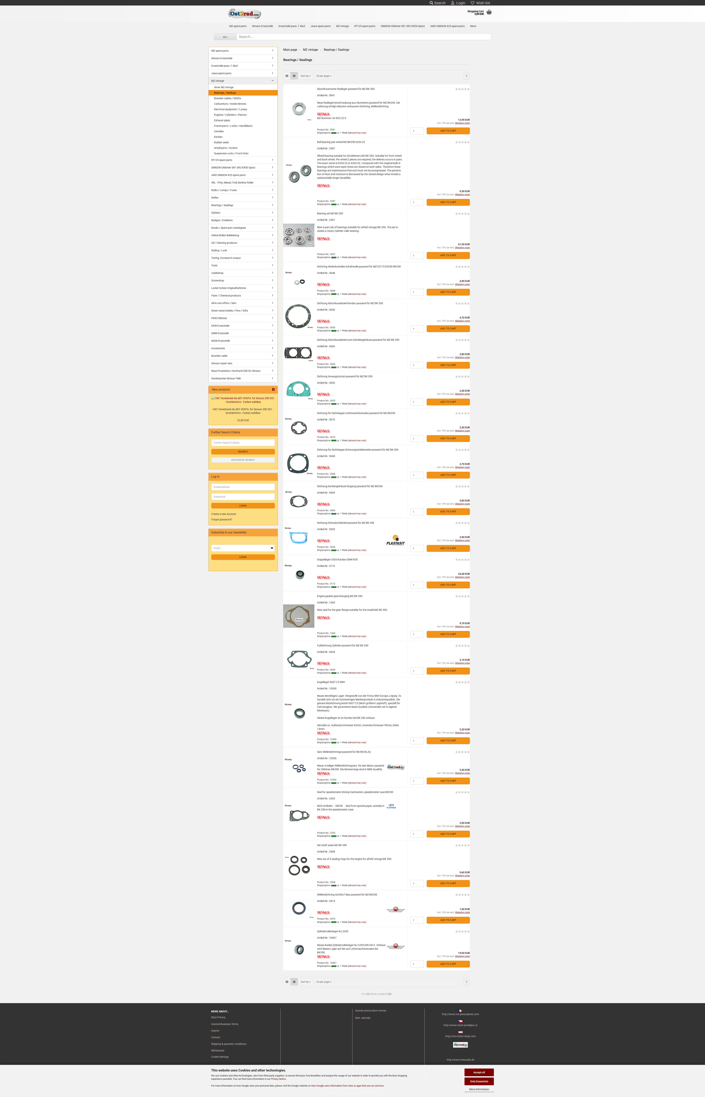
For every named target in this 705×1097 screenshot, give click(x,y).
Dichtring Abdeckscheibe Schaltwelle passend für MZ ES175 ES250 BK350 (359, 266)
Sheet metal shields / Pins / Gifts (229, 310)
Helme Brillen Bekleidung (225, 235)
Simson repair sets (221, 363)
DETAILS (323, 114)
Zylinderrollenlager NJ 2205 (332, 931)
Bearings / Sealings (225, 92)
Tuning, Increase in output (226, 257)
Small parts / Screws (225, 147)
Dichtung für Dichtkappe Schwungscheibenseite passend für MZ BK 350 (357, 449)
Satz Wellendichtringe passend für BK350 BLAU (344, 751)
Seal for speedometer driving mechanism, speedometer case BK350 (355, 792)
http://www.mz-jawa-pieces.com (460, 1014)
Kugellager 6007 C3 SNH (331, 682)
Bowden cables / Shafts (227, 98)
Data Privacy (218, 1017)
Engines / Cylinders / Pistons (230, 114)
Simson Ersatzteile (262, 26)
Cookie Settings (220, 1056)
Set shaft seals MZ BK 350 (332, 845)
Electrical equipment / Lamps (230, 109)
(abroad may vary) (357, 133)
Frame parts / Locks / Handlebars (233, 125)
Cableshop (217, 272)
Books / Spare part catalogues (228, 227)
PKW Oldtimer (219, 318)
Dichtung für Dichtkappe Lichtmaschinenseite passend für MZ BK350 (356, 413)
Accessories (218, 348)
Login (459, 3)
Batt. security (362, 1017)
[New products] (273, 390)
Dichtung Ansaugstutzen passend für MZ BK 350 (345, 376)
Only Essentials (479, 1081)
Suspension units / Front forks (231, 153)
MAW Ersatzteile (220, 340)
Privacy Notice (278, 1079)
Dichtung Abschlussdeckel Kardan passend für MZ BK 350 (350, 303)
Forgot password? (221, 519)
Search (439, 3)
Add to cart (448, 131)
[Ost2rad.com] (244, 14)
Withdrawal (217, 1050)
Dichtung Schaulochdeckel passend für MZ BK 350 (345, 522)
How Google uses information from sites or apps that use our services (347, 1085)
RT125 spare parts (364, 26)
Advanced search (243, 460)
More (473, 26)
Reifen (214, 197)
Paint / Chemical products (226, 295)
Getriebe (219, 131)
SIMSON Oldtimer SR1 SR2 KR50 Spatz (403, 26)
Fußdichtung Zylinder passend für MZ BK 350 (342, 645)
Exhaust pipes (222, 120)
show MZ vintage (224, 87)
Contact (215, 1037)
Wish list (482, 3)
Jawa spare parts (321, 26)
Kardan (218, 136)
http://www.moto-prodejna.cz (461, 1025)
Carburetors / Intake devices (230, 103)
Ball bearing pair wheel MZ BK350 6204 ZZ (341, 142)
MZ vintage (342, 26)
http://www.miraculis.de (460, 1059)
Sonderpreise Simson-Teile (226, 378)
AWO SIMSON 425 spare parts (447, 26)
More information (479, 1089)
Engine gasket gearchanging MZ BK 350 (339, 596)
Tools (214, 265)
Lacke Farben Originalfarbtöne (228, 288)
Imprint (215, 1030)
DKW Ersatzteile (220, 325)
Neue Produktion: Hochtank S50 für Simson (236, 370)
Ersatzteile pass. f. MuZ (292, 26)
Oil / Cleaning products (224, 242)
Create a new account (223, 513)
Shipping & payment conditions (228, 1043)
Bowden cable (219, 355)
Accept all (479, 1072)
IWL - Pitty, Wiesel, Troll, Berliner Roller (232, 182)
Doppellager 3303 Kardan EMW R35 (337, 559)
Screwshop (217, 280)
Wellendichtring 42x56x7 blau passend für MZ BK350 (347, 894)
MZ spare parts (238, 26)
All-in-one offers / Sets (223, 303)
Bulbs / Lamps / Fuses (224, 190)
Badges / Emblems (222, 220)
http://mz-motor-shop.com (460, 1036)
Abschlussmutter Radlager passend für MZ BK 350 (346, 88)
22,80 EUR (243, 420)
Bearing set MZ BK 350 (330, 213)
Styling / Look (219, 250)
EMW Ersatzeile (220, 333)
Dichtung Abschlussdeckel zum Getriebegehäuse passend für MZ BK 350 (358, 339)
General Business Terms (224, 1024)
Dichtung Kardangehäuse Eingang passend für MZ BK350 (350, 486)
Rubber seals (221, 142)
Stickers (215, 212)
